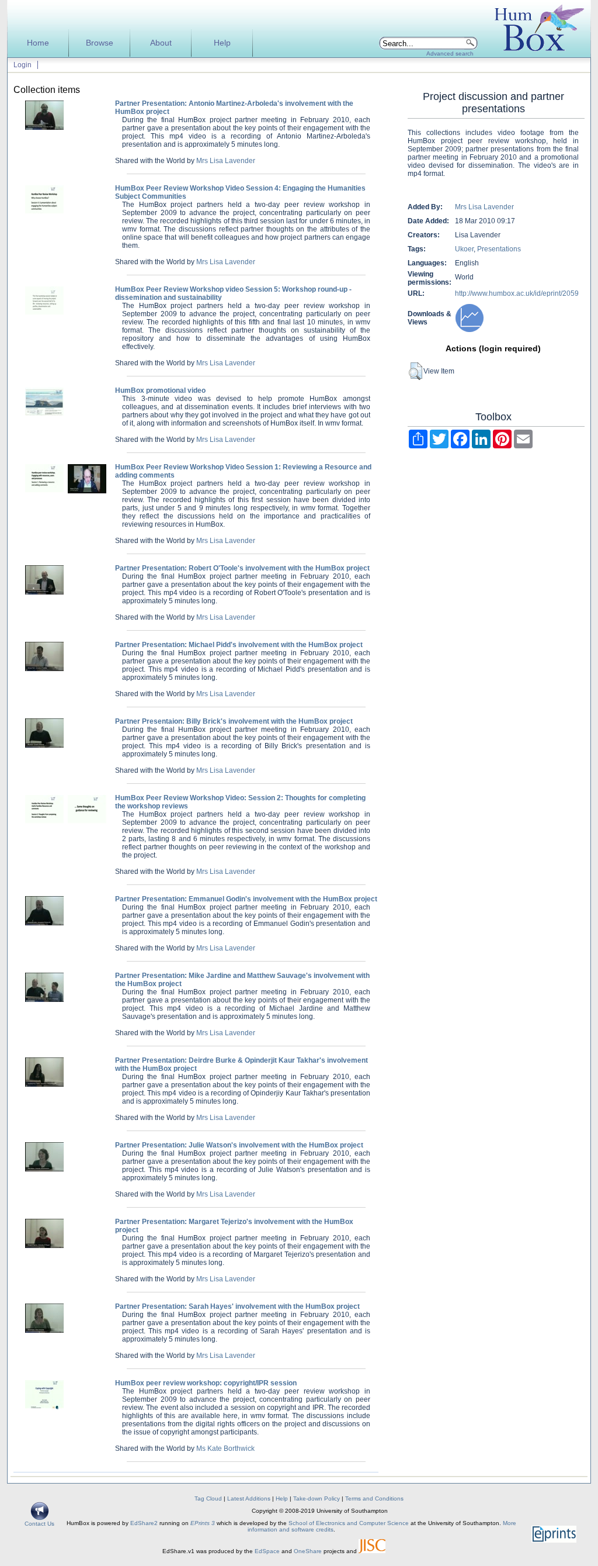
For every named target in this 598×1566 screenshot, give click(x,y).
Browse (99, 43)
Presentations (499, 249)
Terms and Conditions (374, 1498)
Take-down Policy (316, 1498)
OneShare (308, 1551)
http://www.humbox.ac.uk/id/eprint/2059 (517, 293)
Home (38, 43)
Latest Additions (248, 1498)
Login (22, 65)
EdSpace (267, 1551)
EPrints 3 (202, 1523)
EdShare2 (144, 1523)
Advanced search (450, 53)
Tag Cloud (208, 1498)
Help (222, 43)
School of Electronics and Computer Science (348, 1523)
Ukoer (464, 249)
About (161, 43)
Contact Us (39, 1523)
